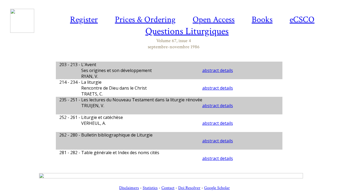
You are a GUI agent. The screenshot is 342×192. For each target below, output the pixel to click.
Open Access (214, 19)
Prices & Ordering (145, 19)
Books (262, 19)
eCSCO (302, 19)
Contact (167, 188)
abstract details (217, 70)
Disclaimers (129, 188)
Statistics (150, 188)
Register (84, 19)
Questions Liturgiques (187, 31)
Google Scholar (217, 188)
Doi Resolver (189, 188)
